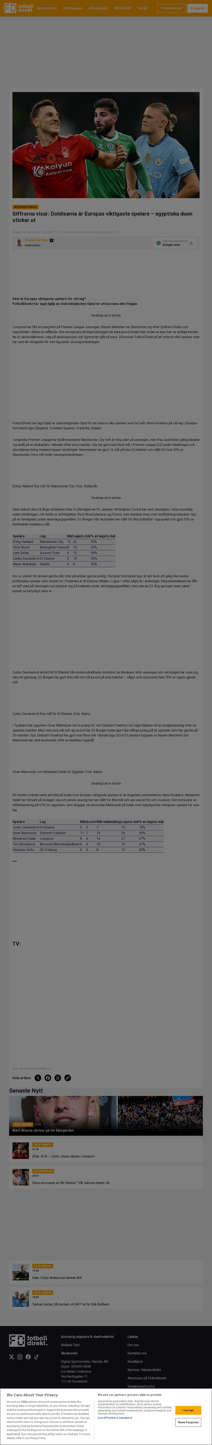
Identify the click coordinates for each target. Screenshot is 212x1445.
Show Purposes (188, 1422)
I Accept (188, 1410)
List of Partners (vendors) (115, 1417)
